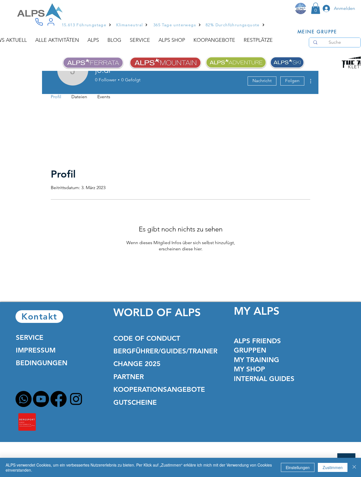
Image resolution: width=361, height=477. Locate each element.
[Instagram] (76, 399)
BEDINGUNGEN (41, 363)
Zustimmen (333, 467)
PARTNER (128, 377)
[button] (315, 8)
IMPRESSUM (36, 350)
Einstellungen (298, 467)
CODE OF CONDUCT (146, 338)
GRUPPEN (250, 350)
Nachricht (262, 80)
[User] (50, 22)
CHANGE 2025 (136, 364)
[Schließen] (354, 467)
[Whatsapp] (24, 399)
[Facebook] (58, 399)
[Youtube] (41, 399)
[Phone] (39, 22)
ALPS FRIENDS (257, 341)
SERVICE (29, 337)
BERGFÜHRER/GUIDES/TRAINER (165, 351)
